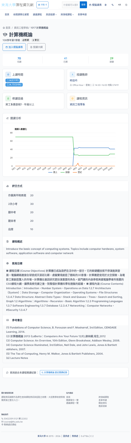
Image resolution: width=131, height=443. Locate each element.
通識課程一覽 (72, 403)
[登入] (105, 4)
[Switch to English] (112, 4)
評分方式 (17, 186)
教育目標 (17, 263)
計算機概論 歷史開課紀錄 (55, 372)
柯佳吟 (73, 80)
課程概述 (17, 241)
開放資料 (103, 403)
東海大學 (42, 436)
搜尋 (83, 4)
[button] (51, 14)
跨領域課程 (104, 397)
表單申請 (103, 400)
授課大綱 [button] (38, 46)
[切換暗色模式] (126, 4)
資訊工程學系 (21, 27)
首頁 (7, 27)
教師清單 (103, 406)
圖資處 (66, 436)
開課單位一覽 (72, 400)
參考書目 (17, 320)
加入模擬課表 (16, 46)
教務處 (75, 436)
